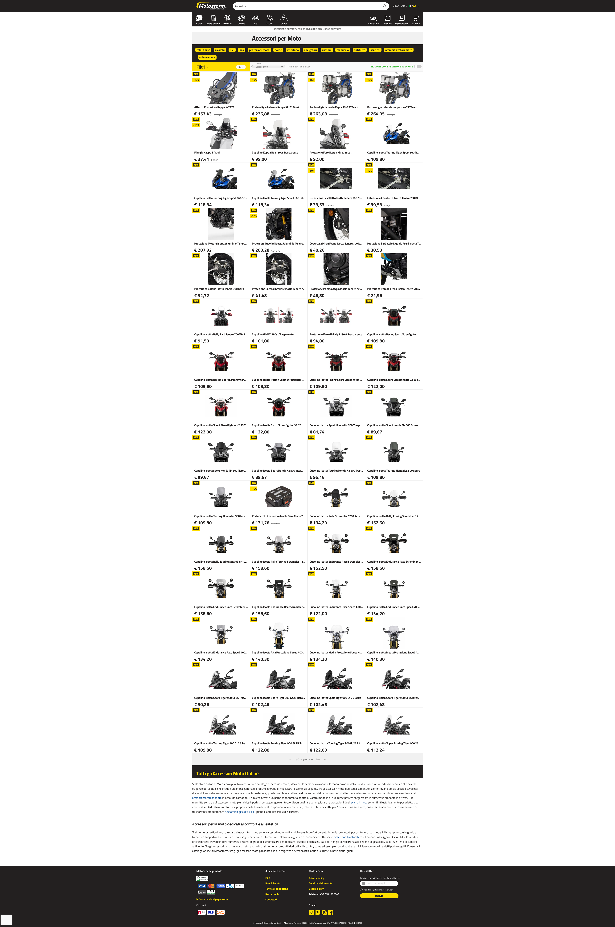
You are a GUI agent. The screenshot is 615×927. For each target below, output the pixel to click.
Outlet (284, 23)
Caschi (199, 23)
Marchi (269, 23)
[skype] (324, 912)
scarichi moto (359, 802)
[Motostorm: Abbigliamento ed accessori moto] (212, 6)
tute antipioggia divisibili (239, 812)
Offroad (241, 23)
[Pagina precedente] (297, 759)
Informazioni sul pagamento (212, 899)
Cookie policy (316, 889)
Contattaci (271, 899)
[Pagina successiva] (318, 759)
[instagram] (311, 912)
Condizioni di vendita (320, 883)
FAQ (267, 878)
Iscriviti (379, 896)
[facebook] (330, 912)
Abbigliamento (213, 23)
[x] (317, 912)
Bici (255, 23)
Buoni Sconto (272, 883)
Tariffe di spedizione (276, 889)
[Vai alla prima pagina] (290, 759)
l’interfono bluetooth (346, 837)
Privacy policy (316, 878)
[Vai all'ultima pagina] (325, 759)
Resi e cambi (272, 894)
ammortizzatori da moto (207, 798)
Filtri (200, 66)
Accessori (227, 23)
